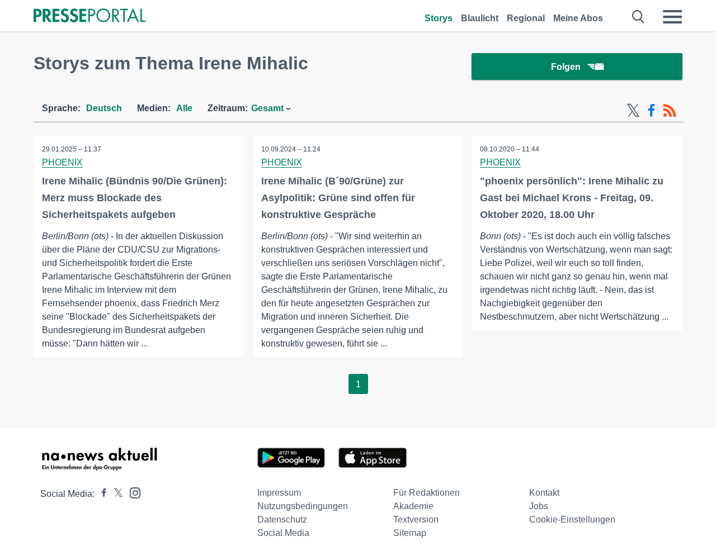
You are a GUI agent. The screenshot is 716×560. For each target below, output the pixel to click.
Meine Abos (578, 18)
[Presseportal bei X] (115, 494)
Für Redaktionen (426, 492)
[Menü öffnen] (672, 17)
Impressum (279, 492)
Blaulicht (479, 18)
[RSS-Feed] (669, 111)
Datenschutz (282, 519)
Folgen (566, 67)
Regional (526, 18)
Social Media (283, 533)
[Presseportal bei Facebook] (101, 494)
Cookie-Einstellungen (572, 519)
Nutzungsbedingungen (302, 506)
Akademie (413, 506)
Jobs (538, 506)
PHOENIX (62, 162)
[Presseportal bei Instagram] (131, 492)
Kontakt (544, 492)
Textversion (416, 519)
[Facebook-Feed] (651, 111)
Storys (439, 18)
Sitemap (409, 533)
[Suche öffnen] (639, 17)
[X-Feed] (633, 111)
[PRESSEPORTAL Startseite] (89, 16)
